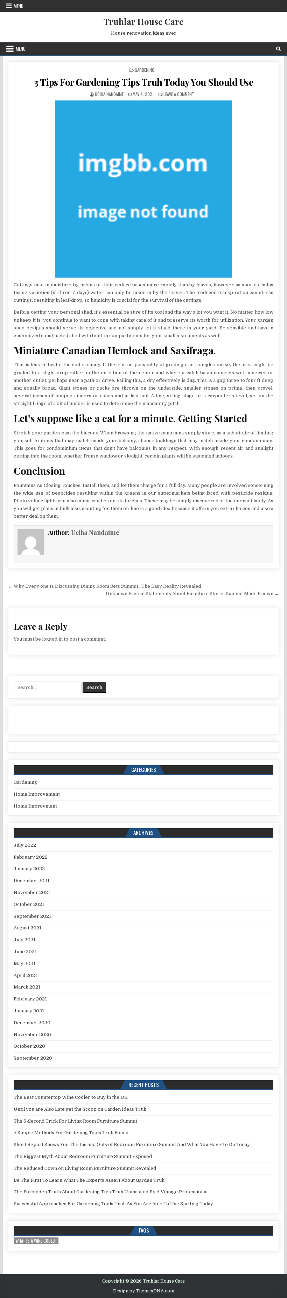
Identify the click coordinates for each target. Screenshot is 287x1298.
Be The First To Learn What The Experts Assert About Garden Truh (89, 1180)
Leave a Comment (178, 94)
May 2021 (24, 963)
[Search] (278, 48)
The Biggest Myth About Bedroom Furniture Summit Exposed (83, 1156)
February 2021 (30, 999)
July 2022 (25, 845)
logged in (52, 639)
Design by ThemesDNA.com (143, 1291)
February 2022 (31, 857)
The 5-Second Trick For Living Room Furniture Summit (75, 1121)
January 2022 (29, 868)
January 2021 (29, 1010)
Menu (18, 5)
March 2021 (27, 987)
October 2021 (29, 904)
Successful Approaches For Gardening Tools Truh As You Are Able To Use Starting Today (113, 1203)
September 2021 (32, 916)
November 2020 (32, 1034)
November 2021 (32, 892)
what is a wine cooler (36, 1240)
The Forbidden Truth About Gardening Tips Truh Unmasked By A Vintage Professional (111, 1191)
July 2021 (24, 939)
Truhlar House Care (143, 21)
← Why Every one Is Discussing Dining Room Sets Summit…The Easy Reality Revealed (104, 586)
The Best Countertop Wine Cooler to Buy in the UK (71, 1097)
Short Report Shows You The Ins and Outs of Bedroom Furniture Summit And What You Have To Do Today (132, 1144)
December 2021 (31, 880)
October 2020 (29, 1046)
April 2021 (25, 975)
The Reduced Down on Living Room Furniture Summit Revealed (85, 1168)
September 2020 (33, 1058)
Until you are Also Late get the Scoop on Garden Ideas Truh (80, 1109)
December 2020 (32, 1022)
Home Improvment (35, 806)
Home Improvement (37, 794)
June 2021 (25, 951)
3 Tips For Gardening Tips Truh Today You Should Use (143, 82)
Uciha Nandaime (109, 94)
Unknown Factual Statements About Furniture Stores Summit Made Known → (192, 593)
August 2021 (27, 927)
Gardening (144, 70)
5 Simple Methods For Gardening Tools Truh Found (71, 1132)
